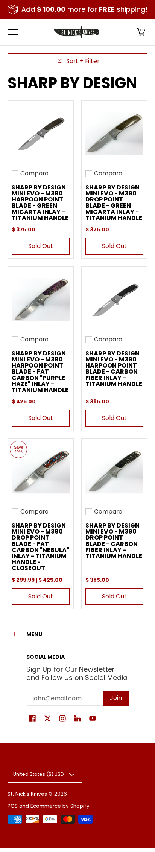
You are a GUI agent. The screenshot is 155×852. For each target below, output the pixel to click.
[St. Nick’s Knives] (76, 32)
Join (116, 698)
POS (13, 806)
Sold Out (40, 245)
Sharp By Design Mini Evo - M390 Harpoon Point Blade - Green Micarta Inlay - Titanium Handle (40, 202)
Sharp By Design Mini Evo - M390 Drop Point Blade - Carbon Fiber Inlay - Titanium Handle (113, 540)
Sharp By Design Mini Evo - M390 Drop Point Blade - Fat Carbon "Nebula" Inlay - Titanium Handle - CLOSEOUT (40, 546)
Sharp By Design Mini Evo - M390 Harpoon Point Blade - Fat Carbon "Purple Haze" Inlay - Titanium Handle (40, 371)
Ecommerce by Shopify (60, 806)
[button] (141, 32)
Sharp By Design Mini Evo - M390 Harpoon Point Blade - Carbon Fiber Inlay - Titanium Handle (113, 368)
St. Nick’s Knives (27, 794)
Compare (34, 173)
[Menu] (13, 32)
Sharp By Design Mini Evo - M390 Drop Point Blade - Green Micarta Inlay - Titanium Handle (113, 202)
